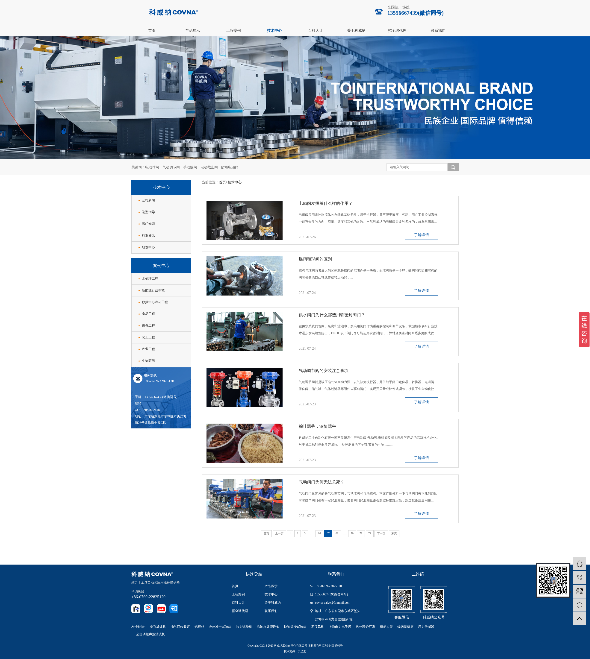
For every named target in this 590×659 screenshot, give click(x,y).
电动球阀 (152, 167)
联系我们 (438, 30)
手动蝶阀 (190, 167)
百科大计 (315, 30)
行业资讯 (148, 235)
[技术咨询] (579, 563)
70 (352, 533)
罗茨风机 (317, 627)
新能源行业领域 (153, 290)
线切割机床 (405, 627)
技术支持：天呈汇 (295, 651)
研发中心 (148, 247)
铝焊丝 (199, 627)
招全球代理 (397, 30)
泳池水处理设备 (268, 627)
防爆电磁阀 (230, 167)
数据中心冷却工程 (155, 302)
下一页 (381, 533)
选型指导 (148, 212)
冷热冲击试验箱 (220, 627)
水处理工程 (150, 278)
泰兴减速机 (158, 627)
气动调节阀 (171, 167)
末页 (394, 533)
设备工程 (148, 325)
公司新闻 (148, 200)
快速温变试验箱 (295, 627)
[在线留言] (579, 605)
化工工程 (148, 337)
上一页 (279, 533)
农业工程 (148, 349)
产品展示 (192, 30)
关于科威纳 (356, 30)
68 (337, 533)
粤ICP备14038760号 (331, 645)
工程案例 (233, 30)
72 (369, 533)
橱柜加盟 (386, 627)
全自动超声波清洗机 (150, 634)
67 (328, 533)
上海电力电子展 (340, 627)
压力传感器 (426, 627)
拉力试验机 (244, 627)
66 (319, 533)
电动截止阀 (209, 167)
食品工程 (148, 314)
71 (361, 533)
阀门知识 (148, 224)
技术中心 (274, 30)
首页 (152, 30)
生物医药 (148, 361)
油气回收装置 (180, 627)
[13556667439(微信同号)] (579, 577)
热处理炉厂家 (365, 627)
